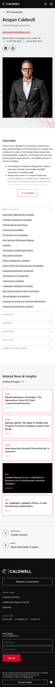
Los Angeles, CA (21, 619)
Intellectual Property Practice (16, 602)
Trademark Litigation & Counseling (18, 286)
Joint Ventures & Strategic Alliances (18, 240)
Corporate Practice (11, 597)
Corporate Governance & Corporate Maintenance (24, 301)
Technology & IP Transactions (16, 275)
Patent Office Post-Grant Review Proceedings (23, 265)
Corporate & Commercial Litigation (18, 306)
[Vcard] (13, 48)
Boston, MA (7, 619)
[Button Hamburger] (51, 4)
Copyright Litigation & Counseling (17, 219)
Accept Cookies (25, 682)
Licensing (7, 245)
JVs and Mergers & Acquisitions (16, 296)
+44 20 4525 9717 (34, 41)
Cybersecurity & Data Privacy (15, 224)
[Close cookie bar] (51, 682)
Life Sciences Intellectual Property (18, 250)
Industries (7, 607)
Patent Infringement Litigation (16, 260)
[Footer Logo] (17, 571)
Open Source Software (12, 255)
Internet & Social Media (13, 229)
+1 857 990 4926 (14, 41)
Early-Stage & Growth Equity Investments (21, 291)
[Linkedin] (6, 48)
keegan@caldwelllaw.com (16, 32)
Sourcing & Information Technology (18, 270)
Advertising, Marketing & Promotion (18, 214)
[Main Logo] (11, 3)
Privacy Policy (28, 677)
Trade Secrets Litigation (13, 280)
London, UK (35, 619)
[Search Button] (45, 4)
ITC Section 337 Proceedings (15, 235)
